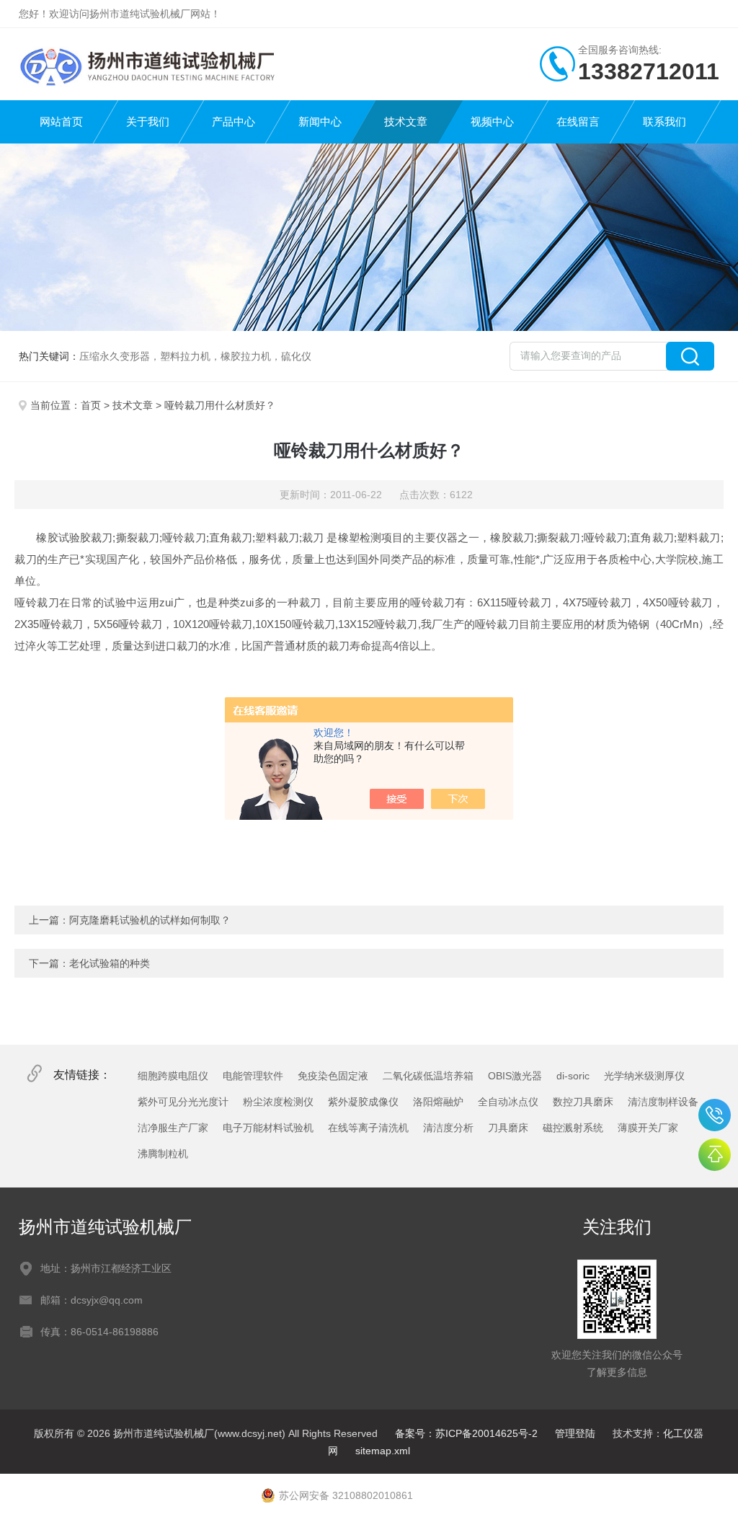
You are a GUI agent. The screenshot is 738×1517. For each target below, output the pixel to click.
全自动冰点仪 (508, 1101)
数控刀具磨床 (583, 1101)
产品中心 (233, 121)
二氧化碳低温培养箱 (428, 1076)
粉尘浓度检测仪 (278, 1101)
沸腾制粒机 (163, 1153)
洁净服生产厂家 (173, 1127)
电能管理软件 (253, 1076)
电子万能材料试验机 (268, 1127)
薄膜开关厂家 (648, 1127)
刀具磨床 (508, 1127)
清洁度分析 (448, 1127)
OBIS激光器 (515, 1076)
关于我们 (147, 121)
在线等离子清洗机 (368, 1127)
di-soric (573, 1076)
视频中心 (492, 121)
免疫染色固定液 (333, 1076)
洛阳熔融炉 (438, 1101)
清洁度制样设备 (663, 1101)
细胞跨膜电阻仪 (173, 1076)
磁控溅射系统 (573, 1127)
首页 (91, 405)
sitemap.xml (382, 1450)
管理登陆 (575, 1433)
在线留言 (578, 121)
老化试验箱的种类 (109, 963)
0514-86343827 (714, 1115)
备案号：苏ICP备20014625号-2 (466, 1433)
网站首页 (61, 121)
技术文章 (405, 121)
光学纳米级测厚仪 (644, 1076)
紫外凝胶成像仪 (363, 1101)
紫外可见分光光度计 (183, 1101)
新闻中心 (320, 121)
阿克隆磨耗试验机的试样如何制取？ (150, 920)
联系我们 (664, 121)
